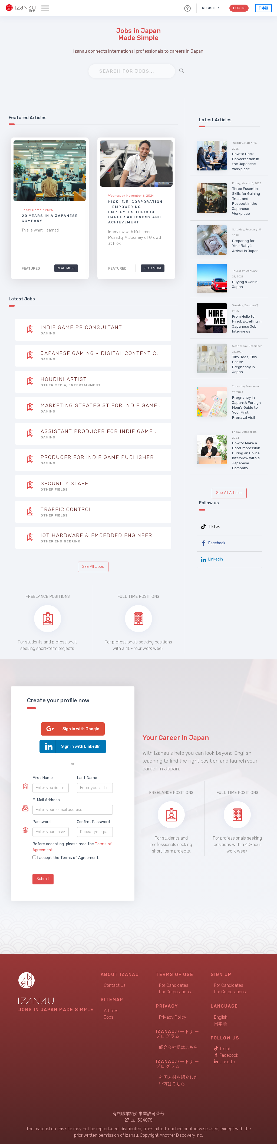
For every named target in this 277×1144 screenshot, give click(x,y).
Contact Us (115, 985)
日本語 (263, 8)
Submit (43, 879)
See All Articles (229, 493)
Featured (31, 268)
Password (41, 822)
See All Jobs (93, 566)
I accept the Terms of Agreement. (68, 858)
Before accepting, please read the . (72, 847)
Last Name (87, 778)
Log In (239, 8)
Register (210, 8)
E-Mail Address (46, 800)
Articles (111, 1010)
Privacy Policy (172, 1017)
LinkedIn (215, 559)
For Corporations (175, 991)
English (220, 1017)
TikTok (213, 526)
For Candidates (173, 985)
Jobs (108, 1017)
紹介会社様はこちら (178, 1047)
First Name (42, 778)
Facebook (216, 543)
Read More (66, 268)
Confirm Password (93, 822)
